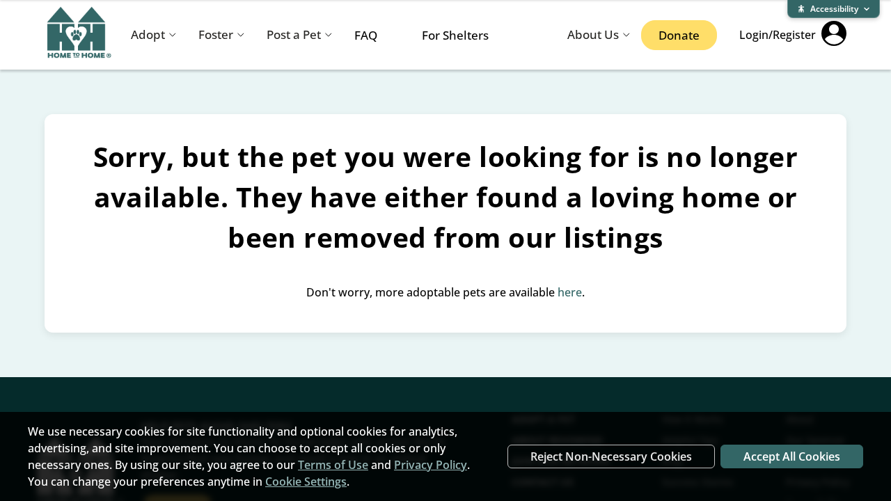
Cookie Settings (306, 481)
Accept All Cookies (791, 456)
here (570, 292)
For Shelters (455, 35)
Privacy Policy (430, 464)
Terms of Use (333, 464)
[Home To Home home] (79, 35)
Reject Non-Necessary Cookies (611, 456)
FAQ (365, 35)
